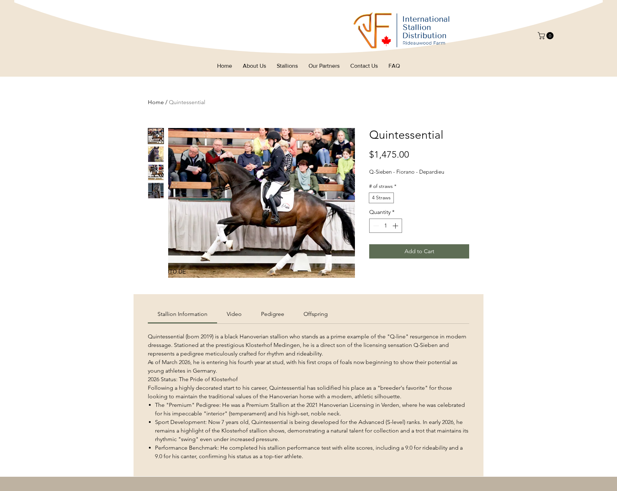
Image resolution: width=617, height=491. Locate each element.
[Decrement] (375, 225)
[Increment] (396, 225)
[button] (546, 35)
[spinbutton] (385, 225)
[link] (182, 314)
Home (156, 102)
